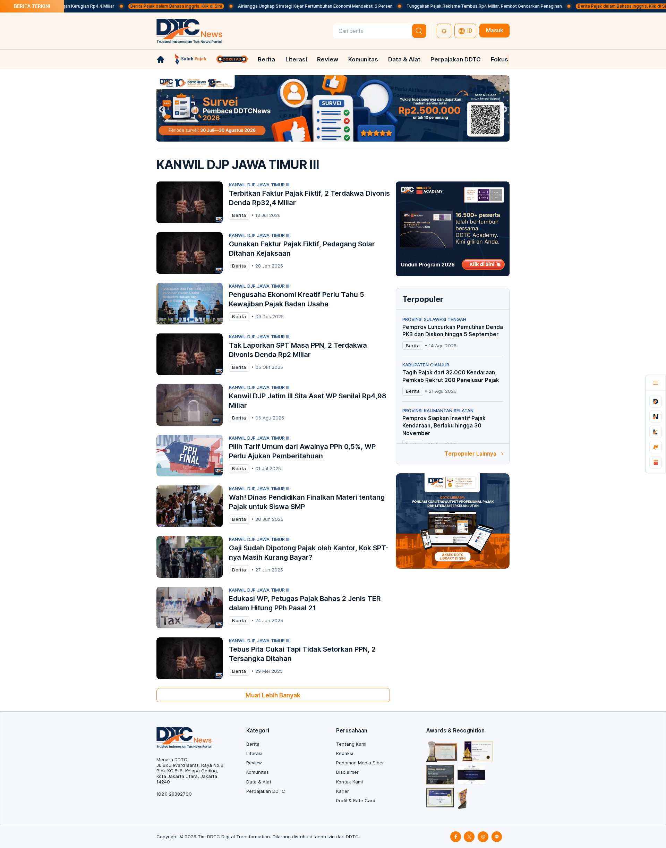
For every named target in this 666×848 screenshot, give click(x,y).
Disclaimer (347, 772)
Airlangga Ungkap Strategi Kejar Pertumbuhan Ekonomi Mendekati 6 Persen (292, 6)
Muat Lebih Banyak (273, 695)
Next (504, 109)
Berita (266, 59)
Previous (162, 109)
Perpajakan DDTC (455, 59)
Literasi (296, 59)
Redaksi (344, 753)
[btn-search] (419, 31)
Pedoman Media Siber (360, 762)
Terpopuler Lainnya (470, 453)
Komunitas (363, 59)
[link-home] (160, 59)
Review (327, 59)
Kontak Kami (349, 782)
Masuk (494, 30)
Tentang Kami (351, 744)
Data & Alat (404, 59)
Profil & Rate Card (355, 800)
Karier (342, 791)
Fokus (499, 59)
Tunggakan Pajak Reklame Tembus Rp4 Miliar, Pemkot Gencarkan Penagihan (461, 6)
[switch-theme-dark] (444, 31)
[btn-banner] (333, 108)
